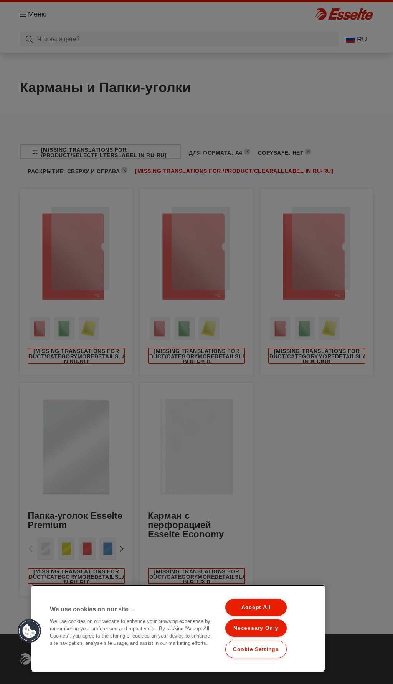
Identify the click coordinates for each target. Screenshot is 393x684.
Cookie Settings (256, 649)
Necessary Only (255, 628)
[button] (29, 631)
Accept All (256, 607)
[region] (178, 628)
